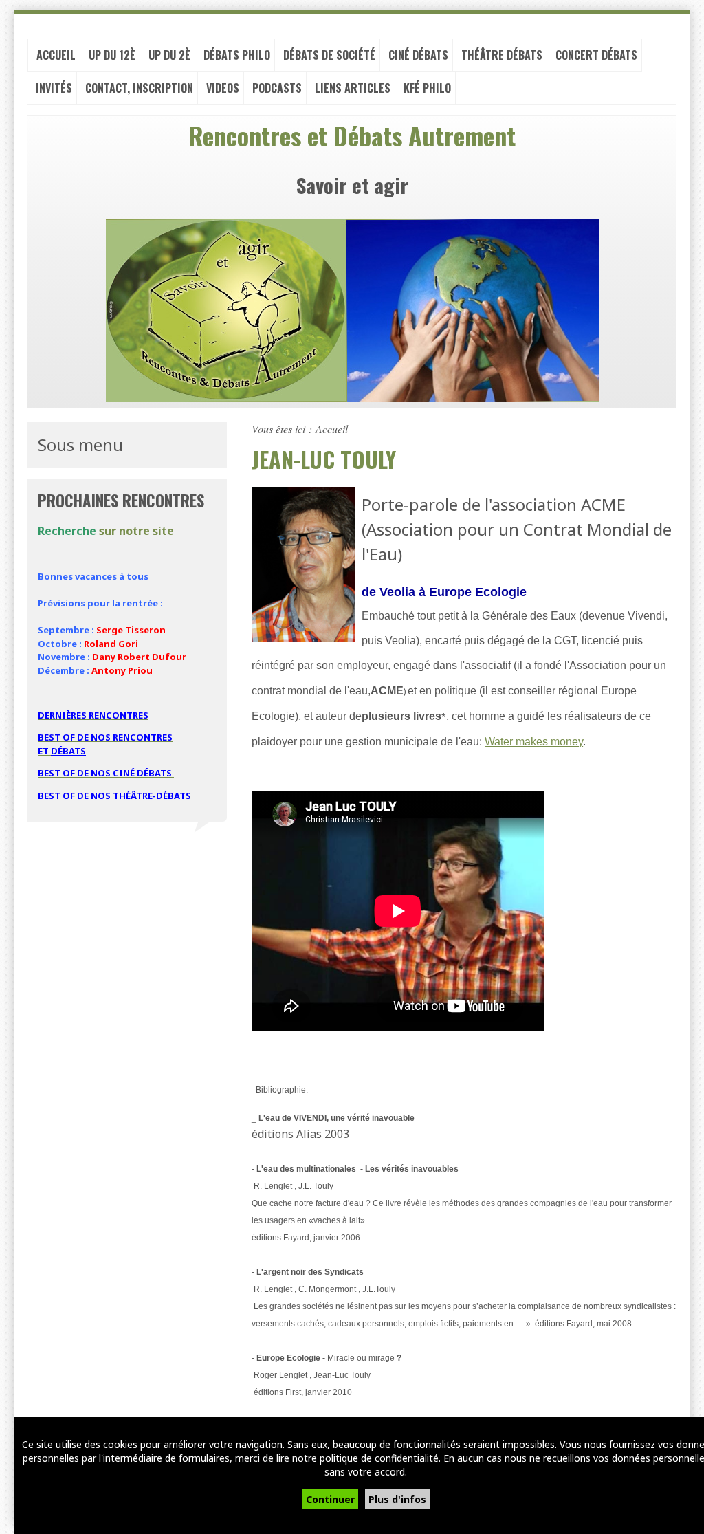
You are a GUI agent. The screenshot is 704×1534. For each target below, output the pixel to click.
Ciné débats (418, 55)
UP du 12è (112, 55)
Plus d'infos (397, 1499)
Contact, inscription (139, 88)
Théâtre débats (501, 55)
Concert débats (596, 55)
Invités (54, 88)
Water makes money (534, 741)
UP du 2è (169, 55)
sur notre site (106, 530)
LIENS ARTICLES (352, 88)
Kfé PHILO (427, 88)
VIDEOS (222, 88)
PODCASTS (277, 88)
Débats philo (237, 55)
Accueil (56, 55)
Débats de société (329, 55)
